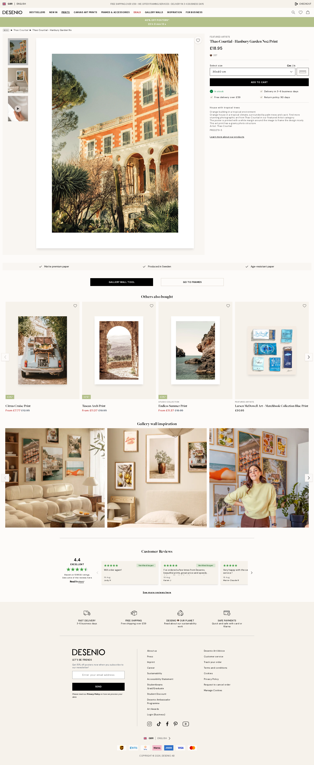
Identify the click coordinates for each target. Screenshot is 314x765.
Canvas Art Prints (85, 12)
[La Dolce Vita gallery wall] (259, 478)
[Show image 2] (18, 80)
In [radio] (294, 65)
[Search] (293, 12)
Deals (137, 12)
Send (98, 686)
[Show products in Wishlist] (300, 12)
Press (150, 656)
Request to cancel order (217, 684)
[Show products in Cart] (307, 12)
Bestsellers (37, 12)
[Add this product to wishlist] (198, 40)
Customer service (213, 656)
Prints (65, 12)
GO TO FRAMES (192, 282)
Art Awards (153, 709)
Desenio (166, 755)
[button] (303, 72)
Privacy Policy (93, 694)
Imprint (151, 662)
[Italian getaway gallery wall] (55, 478)
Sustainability (154, 673)
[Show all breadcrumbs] (6, 30)
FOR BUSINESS (194, 12)
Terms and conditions (215, 667)
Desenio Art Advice (214, 650)
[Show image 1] (18, 51)
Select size (216, 65)
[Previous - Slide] (5, 357)
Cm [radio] (289, 65)
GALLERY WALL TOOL (122, 282)
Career (151, 667)
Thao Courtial (21, 30)
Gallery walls (154, 12)
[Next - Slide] (309, 357)
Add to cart (259, 82)
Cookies (208, 673)
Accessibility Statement (160, 679)
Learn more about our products (227, 136)
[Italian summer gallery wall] (157, 478)
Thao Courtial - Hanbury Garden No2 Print (52, 30)
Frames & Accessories (115, 12)
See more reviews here (157, 592)
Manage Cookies (213, 690)
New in (53, 12)
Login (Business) (156, 714)
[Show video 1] (18, 108)
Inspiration (174, 12)
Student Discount (156, 694)
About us (152, 650)
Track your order (213, 662)
